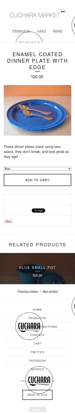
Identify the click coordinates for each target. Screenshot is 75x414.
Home (37, 309)
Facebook (37, 360)
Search (37, 369)
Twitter (37, 352)
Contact (37, 335)
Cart (42, 30)
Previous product (28, 291)
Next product (50, 291)
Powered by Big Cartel (37, 409)
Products (21, 30)
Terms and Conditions (37, 326)
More (57, 30)
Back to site (38, 394)
